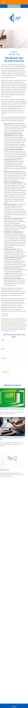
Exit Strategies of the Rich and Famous (12, 409)
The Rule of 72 (4, 470)
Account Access (15, 6)
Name (2, 339)
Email (2, 349)
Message (3, 358)
